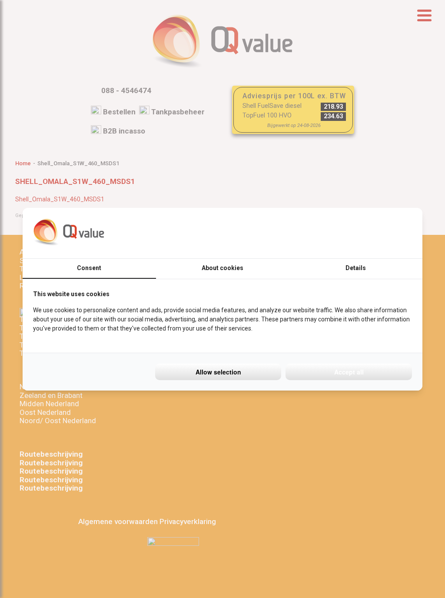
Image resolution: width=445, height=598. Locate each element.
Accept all (349, 371)
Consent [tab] (89, 267)
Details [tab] (355, 267)
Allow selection (218, 371)
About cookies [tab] (222, 267)
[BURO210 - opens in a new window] (379, 233)
